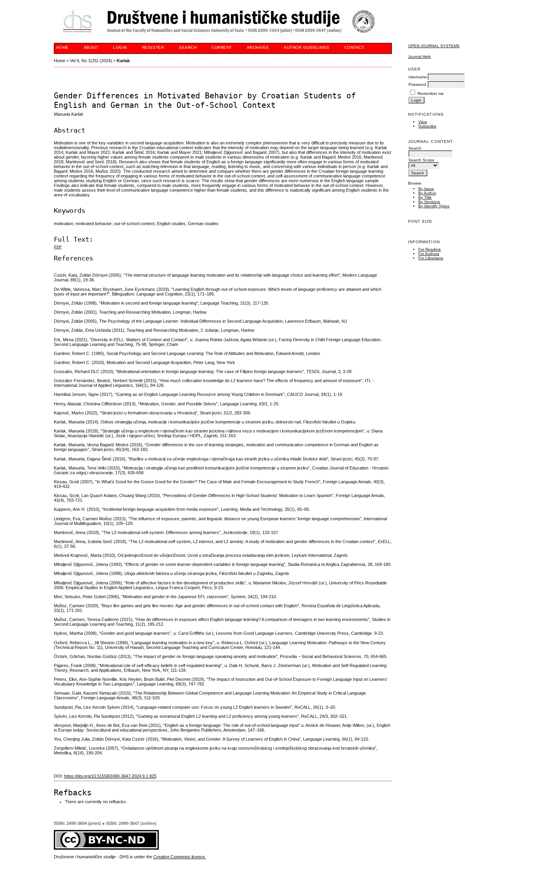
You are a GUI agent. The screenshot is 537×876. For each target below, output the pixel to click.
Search (188, 47)
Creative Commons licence (179, 856)
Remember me (430, 93)
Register (153, 47)
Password (417, 84)
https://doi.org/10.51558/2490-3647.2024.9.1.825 (110, 776)
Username (417, 77)
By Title (425, 197)
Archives (258, 47)
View (422, 122)
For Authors (428, 253)
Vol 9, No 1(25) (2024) (91, 60)
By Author (427, 193)
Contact (354, 47)
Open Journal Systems (434, 46)
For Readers (429, 249)
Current (221, 47)
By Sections (429, 202)
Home (62, 47)
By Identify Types (433, 206)
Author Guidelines (306, 47)
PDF (58, 247)
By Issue (426, 189)
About (91, 47)
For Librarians (430, 258)
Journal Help (419, 56)
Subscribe (427, 126)
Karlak (123, 60)
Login (120, 47)
